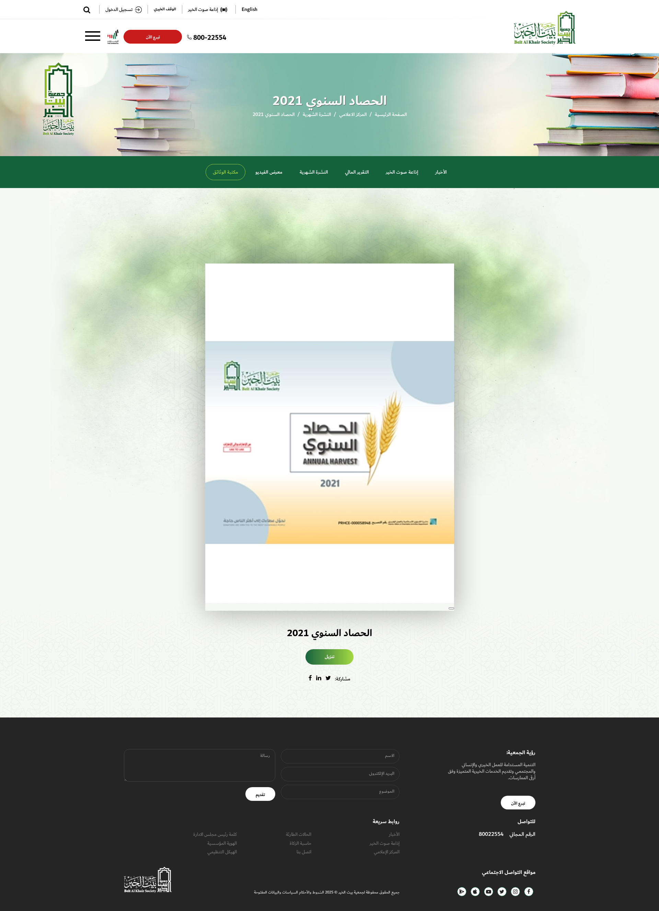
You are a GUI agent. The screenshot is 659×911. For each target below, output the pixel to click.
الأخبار (441, 172)
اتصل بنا (304, 852)
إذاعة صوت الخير (402, 172)
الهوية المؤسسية (222, 843)
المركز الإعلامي (387, 852)
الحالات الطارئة (298, 834)
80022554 (491, 834)
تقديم (260, 794)
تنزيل (329, 657)
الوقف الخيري (165, 9)
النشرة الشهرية (317, 114)
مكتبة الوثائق (225, 172)
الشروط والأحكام (311, 892)
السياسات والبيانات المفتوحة (276, 892)
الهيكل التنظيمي (222, 852)
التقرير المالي (357, 172)
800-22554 (209, 36)
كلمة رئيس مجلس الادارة (215, 834)
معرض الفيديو (268, 172)
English (249, 9)
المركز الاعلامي (353, 114)
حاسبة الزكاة (300, 843)
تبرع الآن (153, 37)
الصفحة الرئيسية (391, 114)
